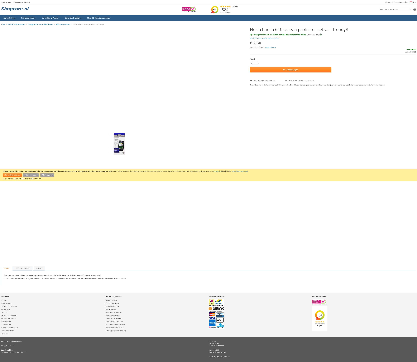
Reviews (39, 268)
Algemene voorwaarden (9, 328)
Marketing (27, 179)
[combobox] (395, 9)
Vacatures (4, 334)
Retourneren (18, 2)
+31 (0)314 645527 (7, 346)
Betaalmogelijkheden (8, 318)
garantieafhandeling (118, 331)
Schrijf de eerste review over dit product (264, 38)
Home (3, 24)
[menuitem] (10, 18)
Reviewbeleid (6, 321)
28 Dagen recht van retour (115, 324)
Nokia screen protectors (63, 24)
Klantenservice (6, 2)
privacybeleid (217, 171)
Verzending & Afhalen (9, 315)
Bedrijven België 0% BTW (115, 328)
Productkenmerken (22, 268)
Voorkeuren (37, 179)
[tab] (6, 268)
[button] (413, 2)
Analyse (18, 179)
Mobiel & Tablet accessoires (16, 24)
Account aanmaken (401, 2)
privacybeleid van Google (240, 171)
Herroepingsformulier (9, 306)
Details (6, 268)
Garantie (4, 312)
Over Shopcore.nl (7, 331)
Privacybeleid (6, 324)
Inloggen (388, 2)
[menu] (208, 18)
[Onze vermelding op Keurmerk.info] (189, 11)
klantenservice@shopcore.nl (11, 341)
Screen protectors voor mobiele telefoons (40, 24)
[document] (209, 175)
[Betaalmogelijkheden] (216, 328)
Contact (27, 2)
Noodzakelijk (9, 179)
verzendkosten (270, 47)
